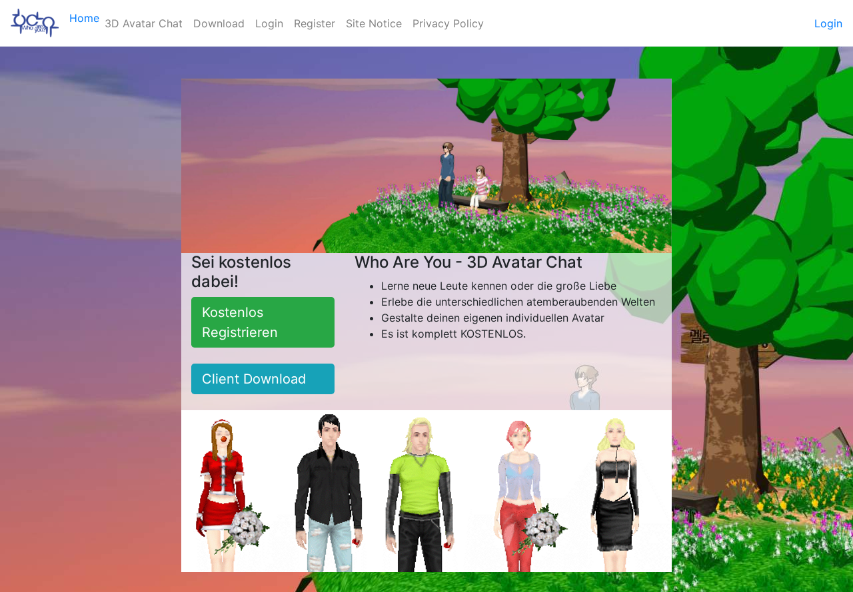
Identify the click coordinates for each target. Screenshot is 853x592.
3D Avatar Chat (144, 23)
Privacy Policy (448, 23)
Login (269, 23)
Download (219, 23)
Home (84, 18)
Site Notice (374, 23)
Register (314, 23)
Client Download (254, 379)
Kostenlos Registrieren (240, 322)
